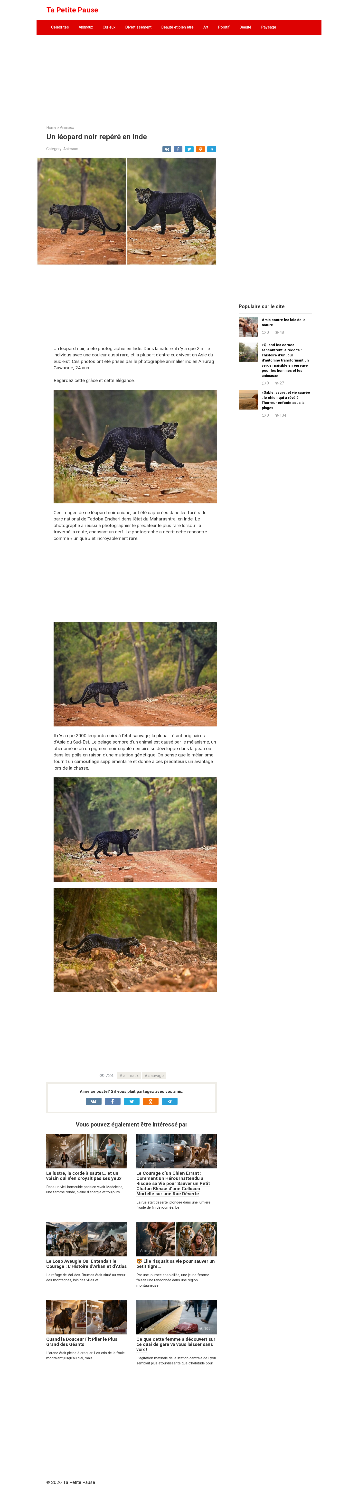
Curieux (109, 27)
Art (205, 27)
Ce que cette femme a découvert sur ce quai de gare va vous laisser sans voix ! (175, 1344)
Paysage (268, 27)
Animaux (86, 27)
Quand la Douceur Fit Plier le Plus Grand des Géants (81, 1341)
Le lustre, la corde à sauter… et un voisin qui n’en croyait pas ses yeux (84, 1175)
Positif (224, 27)
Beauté (245, 27)
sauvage (156, 1075)
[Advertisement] (179, 76)
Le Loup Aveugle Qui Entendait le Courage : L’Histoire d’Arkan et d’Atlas (86, 1263)
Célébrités (60, 27)
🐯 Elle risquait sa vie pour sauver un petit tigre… (175, 1263)
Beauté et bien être (177, 27)
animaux (131, 1075)
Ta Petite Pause (72, 10)
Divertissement (138, 27)
